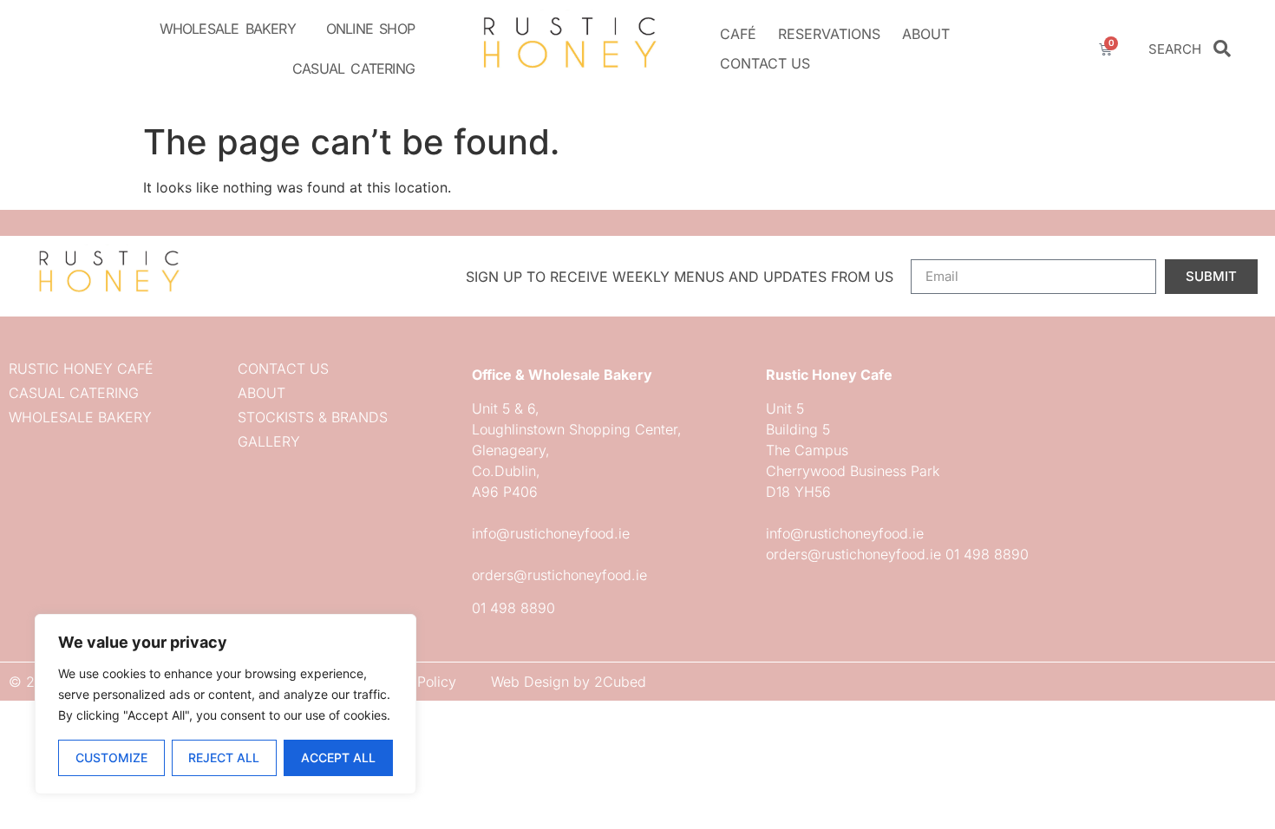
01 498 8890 (513, 608)
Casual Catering (353, 68)
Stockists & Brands (313, 417)
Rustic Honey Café (81, 368)
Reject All (223, 757)
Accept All (338, 757)
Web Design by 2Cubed (568, 681)
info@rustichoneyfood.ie (551, 533)
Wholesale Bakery (228, 28)
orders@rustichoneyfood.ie (559, 575)
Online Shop (370, 28)
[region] (225, 704)
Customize (111, 757)
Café (738, 33)
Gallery (269, 441)
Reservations (829, 33)
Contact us (765, 63)
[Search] (1222, 48)
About (926, 33)
